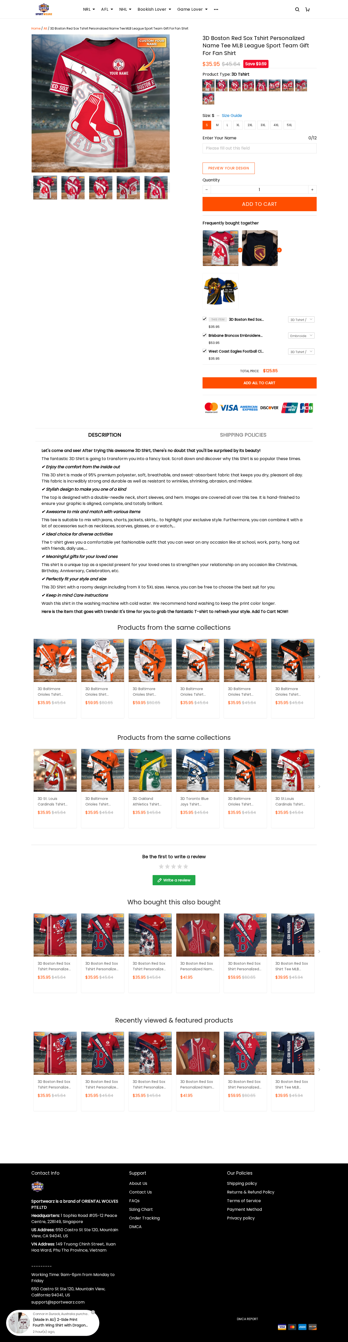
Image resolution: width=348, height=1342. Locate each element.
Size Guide (232, 115)
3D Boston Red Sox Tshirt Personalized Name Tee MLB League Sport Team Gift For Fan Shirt (247, 319)
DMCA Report (247, 1319)
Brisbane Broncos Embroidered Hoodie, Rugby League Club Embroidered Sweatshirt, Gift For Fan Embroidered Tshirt (237, 335)
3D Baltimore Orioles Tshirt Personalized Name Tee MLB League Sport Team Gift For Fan (55, 692)
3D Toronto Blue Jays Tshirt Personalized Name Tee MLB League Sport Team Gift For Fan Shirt (197, 802)
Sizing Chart (141, 1209)
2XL (250, 125)
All (45, 28)
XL (237, 125)
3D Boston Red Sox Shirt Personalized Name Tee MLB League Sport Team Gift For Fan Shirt (244, 966)
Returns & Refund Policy (250, 1192)
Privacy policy (241, 1218)
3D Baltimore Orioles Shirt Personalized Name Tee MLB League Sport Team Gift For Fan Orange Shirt (150, 692)
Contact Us (140, 1192)
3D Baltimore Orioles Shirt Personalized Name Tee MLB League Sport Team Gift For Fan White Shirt (102, 692)
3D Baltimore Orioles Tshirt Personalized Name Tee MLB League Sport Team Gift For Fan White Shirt (197, 692)
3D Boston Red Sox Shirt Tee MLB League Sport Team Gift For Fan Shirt (291, 966)
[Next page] (167, 187)
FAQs (134, 1201)
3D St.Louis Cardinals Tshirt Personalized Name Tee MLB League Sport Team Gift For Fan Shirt (292, 802)
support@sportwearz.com (58, 1302)
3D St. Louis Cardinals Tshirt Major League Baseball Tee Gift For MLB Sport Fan (53, 802)
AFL (105, 9)
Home (36, 28)
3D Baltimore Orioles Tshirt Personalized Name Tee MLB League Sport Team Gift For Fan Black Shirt (292, 692)
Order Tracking (144, 1218)
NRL (87, 9)
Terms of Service (244, 1201)
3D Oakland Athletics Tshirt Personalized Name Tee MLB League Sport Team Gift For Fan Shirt (150, 802)
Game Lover (190, 9)
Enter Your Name (219, 138)
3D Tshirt (240, 74)
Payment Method (244, 1209)
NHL (123, 9)
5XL (289, 125)
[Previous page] (33, 187)
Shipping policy (242, 1183)
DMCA (135, 1227)
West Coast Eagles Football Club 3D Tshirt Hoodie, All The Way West (237, 351)
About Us (138, 1183)
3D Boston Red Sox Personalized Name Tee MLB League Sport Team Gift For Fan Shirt (197, 966)
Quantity (211, 180)
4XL (276, 125)
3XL (263, 125)
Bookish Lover (152, 9)
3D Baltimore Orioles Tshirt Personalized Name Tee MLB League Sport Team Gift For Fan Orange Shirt (245, 692)
